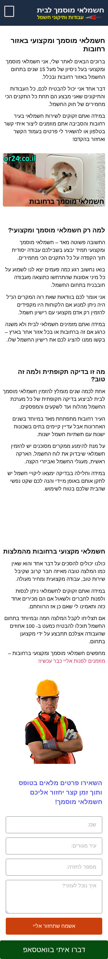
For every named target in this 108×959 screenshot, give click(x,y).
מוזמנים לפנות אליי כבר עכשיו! (71, 661)
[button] (9, 11)
